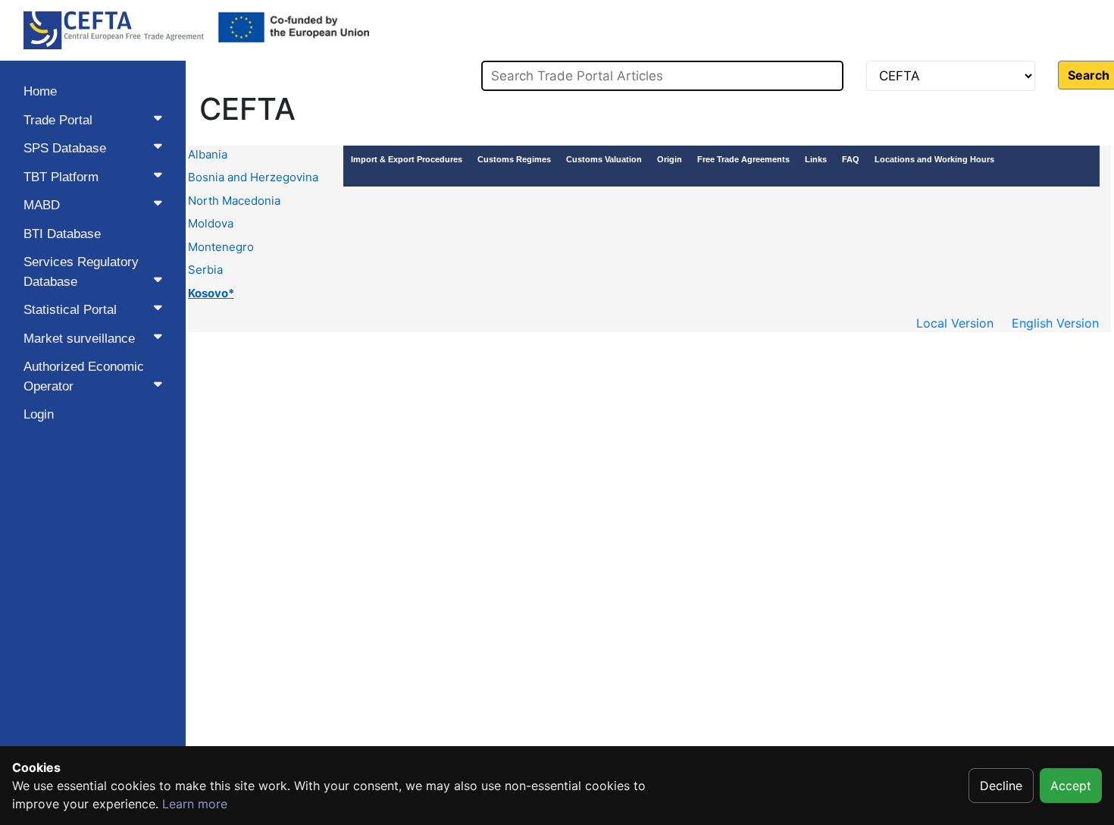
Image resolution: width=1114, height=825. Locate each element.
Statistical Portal (70, 310)
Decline (1001, 785)
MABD (41, 205)
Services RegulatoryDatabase (81, 272)
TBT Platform (61, 177)
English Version (1055, 323)
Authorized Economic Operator (83, 376)
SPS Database (64, 148)
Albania (207, 154)
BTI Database (62, 234)
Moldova (210, 223)
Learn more (194, 803)
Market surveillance (79, 338)
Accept (1070, 785)
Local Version (955, 323)
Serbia (205, 269)
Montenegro (221, 247)
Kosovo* (211, 293)
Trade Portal (57, 120)
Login (38, 414)
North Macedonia (234, 200)
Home (40, 91)
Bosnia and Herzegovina (253, 177)
